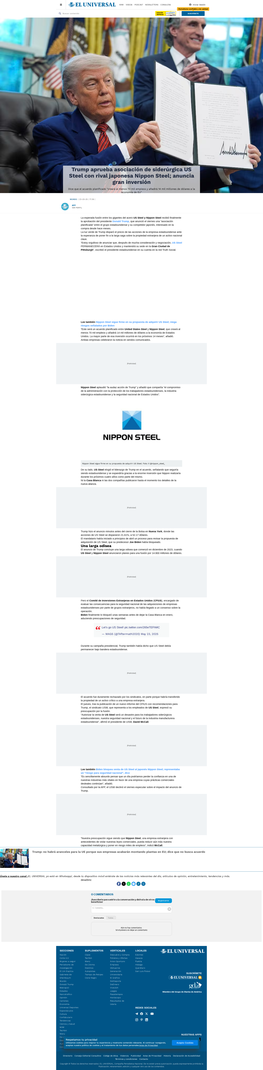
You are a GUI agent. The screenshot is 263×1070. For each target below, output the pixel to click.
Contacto (143, 1059)
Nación (63, 955)
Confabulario (66, 1017)
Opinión (63, 997)
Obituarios (115, 968)
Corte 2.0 (64, 958)
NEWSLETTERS (151, 5)
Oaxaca (139, 958)
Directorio (67, 1056)
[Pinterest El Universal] (141, 1019)
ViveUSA (114, 988)
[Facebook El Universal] (141, 1014)
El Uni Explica (66, 971)
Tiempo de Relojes (94, 974)
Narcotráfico (66, 994)
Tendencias (65, 1021)
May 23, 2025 (149, 634)
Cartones (64, 1001)
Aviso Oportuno (117, 961)
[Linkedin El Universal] (146, 1019)
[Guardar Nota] (143, 884)
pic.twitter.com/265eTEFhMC (142, 627)
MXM (121, 5)
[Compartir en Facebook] (119, 884)
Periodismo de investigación (67, 966)
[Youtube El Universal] (152, 1014)
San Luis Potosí (142, 971)
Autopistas (90, 971)
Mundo (73, 199)
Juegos (113, 991)
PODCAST (139, 5)
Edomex (139, 955)
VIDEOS (129, 5)
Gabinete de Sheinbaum (66, 976)
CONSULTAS (165, 5)
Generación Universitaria (116, 973)
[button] (193, 13)
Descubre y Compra (120, 955)
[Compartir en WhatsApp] (129, 884)
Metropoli (64, 988)
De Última (90, 965)
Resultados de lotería (117, 1002)
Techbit (63, 1030)
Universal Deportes (69, 1007)
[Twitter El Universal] (146, 1014)
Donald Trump (67, 984)
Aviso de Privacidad (152, 1056)
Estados (64, 991)
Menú (62, 1034)
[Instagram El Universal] (136, 1019)
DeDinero (114, 984)
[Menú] (61, 4)
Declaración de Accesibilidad (186, 1056)
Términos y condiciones (126, 1059)
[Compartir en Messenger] (134, 884)
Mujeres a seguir (68, 961)
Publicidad (136, 1056)
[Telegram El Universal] (136, 1014)
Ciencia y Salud (67, 1024)
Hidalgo (139, 965)
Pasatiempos (116, 994)
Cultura (63, 1014)
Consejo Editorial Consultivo (88, 1056)
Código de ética (110, 1056)
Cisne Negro (91, 978)
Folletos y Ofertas (119, 958)
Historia (167, 1056)
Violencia (124, 1056)
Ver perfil (77, 208)
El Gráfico (115, 978)
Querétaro (140, 968)
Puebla (138, 961)
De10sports (115, 981)
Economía (64, 1004)
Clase (87, 955)
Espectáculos (66, 1011)
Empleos (114, 965)
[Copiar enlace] (138, 884)
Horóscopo (115, 997)
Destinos (89, 968)
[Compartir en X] (124, 884)
